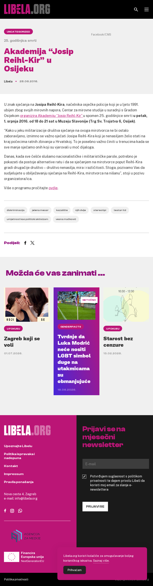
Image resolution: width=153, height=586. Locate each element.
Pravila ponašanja (18, 482)
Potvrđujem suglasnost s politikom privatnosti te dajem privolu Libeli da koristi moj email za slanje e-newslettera (117, 482)
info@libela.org (26, 498)
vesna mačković (66, 219)
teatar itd (120, 210)
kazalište (62, 210)
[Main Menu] (146, 9)
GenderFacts (70, 326)
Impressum (14, 474)
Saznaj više (101, 560)
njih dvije (80, 210)
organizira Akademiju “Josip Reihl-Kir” (51, 115)
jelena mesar (40, 210)
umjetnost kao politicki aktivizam (27, 219)
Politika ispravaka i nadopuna (19, 456)
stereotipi (99, 210)
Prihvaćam (75, 570)
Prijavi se (95, 506)
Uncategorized (18, 31)
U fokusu (13, 328)
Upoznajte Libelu (18, 446)
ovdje (53, 188)
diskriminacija (16, 210)
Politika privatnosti (16, 579)
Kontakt (11, 466)
